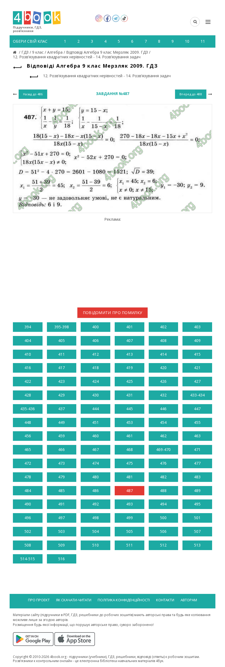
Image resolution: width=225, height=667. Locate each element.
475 (129, 463)
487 (129, 490)
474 (95, 463)
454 (163, 422)
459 (61, 435)
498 (95, 517)
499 (129, 517)
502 (27, 531)
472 (27, 463)
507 (197, 531)
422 (27, 381)
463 (197, 435)
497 (61, 517)
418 (95, 367)
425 (129, 381)
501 (197, 517)
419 (129, 367)
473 (61, 463)
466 (61, 449)
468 (129, 449)
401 (129, 326)
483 (197, 476)
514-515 (27, 558)
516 (61, 558)
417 (61, 367)
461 (129, 435)
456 (27, 435)
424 (95, 381)
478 (27, 476)
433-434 (197, 395)
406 (95, 340)
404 (27, 340)
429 (61, 395)
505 (129, 531)
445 (129, 408)
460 (95, 435)
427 (197, 381)
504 (95, 531)
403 (197, 326)
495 (197, 504)
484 (27, 490)
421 (197, 367)
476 (163, 463)
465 (27, 449)
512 (163, 545)
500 (163, 517)
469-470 (163, 449)
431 (129, 395)
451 (95, 422)
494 (163, 504)
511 (129, 545)
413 (129, 354)
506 (163, 531)
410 (27, 354)
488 (163, 490)
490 (27, 504)
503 (61, 531)
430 (95, 395)
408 (163, 340)
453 (129, 422)
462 (163, 435)
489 (197, 490)
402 (163, 326)
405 (61, 340)
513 (197, 545)
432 (163, 395)
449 (61, 422)
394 (27, 326)
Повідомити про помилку (112, 312)
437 (61, 408)
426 (163, 381)
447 (197, 408)
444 (95, 408)
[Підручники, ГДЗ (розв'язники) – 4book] (15, 52)
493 (129, 504)
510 (95, 545)
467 (95, 449)
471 (197, 449)
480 (95, 476)
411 (61, 354)
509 (61, 545)
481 (129, 476)
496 (27, 517)
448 (27, 422)
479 (61, 476)
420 (163, 367)
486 (95, 490)
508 (27, 545)
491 (61, 504)
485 (61, 490)
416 (27, 367)
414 (163, 354)
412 (95, 354)
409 (197, 340)
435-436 (27, 408)
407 (129, 340)
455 (197, 422)
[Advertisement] (112, 260)
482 (163, 476)
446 (163, 408)
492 (95, 504)
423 (61, 381)
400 (95, 326)
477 (197, 463)
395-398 (61, 326)
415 (197, 354)
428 (27, 395)
